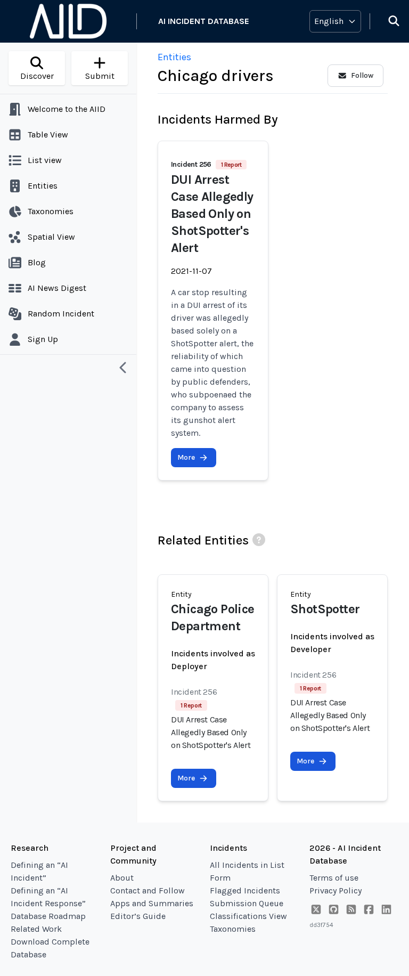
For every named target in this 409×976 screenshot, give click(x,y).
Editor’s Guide (138, 916)
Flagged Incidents (245, 890)
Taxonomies (233, 929)
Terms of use (333, 878)
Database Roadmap (48, 916)
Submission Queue (246, 903)
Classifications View (248, 916)
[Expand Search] (387, 21)
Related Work (36, 929)
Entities (174, 57)
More (186, 457)
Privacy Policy (335, 890)
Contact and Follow (147, 890)
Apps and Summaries (151, 903)
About (122, 878)
